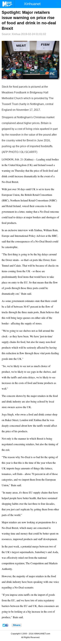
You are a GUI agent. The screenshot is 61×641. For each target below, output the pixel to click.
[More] (17, 625)
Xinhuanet (32, 4)
